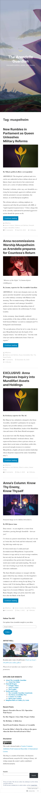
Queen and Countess (15, 698)
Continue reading (10, 218)
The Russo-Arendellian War (17, 695)
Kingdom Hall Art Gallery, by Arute (17, 700)
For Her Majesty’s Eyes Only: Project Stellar (19, 717)
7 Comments (9, 359)
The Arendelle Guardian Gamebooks (20, 693)
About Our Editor (14, 682)
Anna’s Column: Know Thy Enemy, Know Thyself (19, 487)
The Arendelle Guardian (20, 59)
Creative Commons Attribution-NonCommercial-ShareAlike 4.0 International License (20, 748)
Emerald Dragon (11, 684)
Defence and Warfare (21, 225)
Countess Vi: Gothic (14, 696)
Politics (17, 227)
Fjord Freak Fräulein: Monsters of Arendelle (19, 725)
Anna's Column (9, 225)
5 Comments (9, 230)
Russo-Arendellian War (26, 355)
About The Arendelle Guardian (16, 680)
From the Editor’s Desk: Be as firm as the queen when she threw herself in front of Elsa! (20, 730)
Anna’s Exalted (13, 687)
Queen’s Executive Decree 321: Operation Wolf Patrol (17, 711)
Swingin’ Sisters (13, 685)
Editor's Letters (23, 467)
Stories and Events (12, 691)
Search (5, 771)
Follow (8, 632)
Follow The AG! (9, 618)
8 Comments (9, 610)
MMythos (8, 223)
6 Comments (9, 472)
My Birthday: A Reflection (12, 721)
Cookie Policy (34, 785)
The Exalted (12, 689)
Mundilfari (11, 227)
